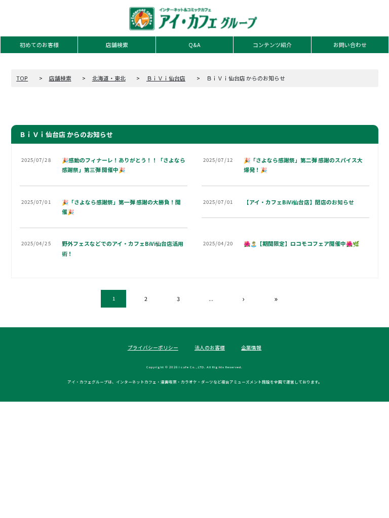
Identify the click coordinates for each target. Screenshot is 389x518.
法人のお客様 (209, 347)
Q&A (194, 45)
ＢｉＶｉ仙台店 (165, 78)
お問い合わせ (350, 45)
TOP (22, 78)
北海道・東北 (109, 78)
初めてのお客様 (39, 45)
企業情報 (251, 347)
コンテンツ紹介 (272, 45)
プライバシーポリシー (153, 347)
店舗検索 (117, 45)
